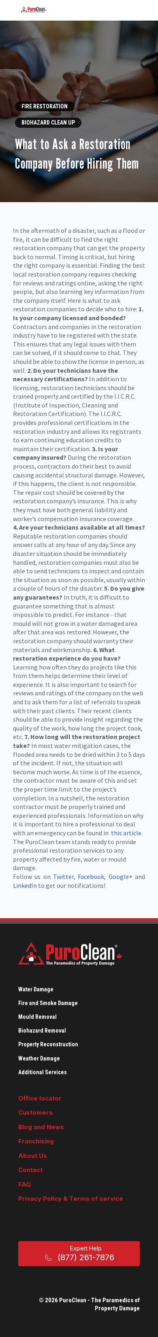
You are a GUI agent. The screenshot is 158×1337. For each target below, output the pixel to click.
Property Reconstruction (48, 1044)
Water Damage (35, 989)
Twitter (63, 876)
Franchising (36, 1141)
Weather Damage (39, 1058)
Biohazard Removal (42, 1030)
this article (126, 833)
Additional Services (42, 1072)
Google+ (120, 876)
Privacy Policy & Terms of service (70, 1198)
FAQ (24, 1184)
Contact (30, 1170)
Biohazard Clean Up (48, 122)
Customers (35, 1112)
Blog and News (41, 1127)
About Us (32, 1156)
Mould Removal (37, 1017)
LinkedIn (25, 885)
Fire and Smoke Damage (48, 1003)
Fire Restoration (44, 106)
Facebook (91, 876)
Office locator (40, 1098)
